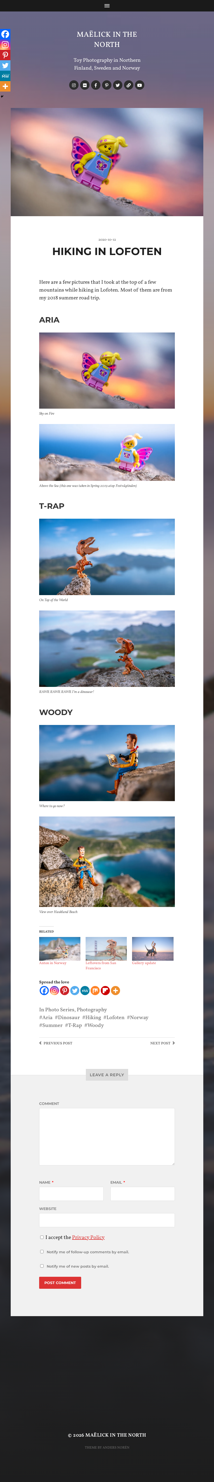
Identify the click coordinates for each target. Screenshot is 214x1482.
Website (47, 1208)
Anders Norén (116, 1447)
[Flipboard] (105, 990)
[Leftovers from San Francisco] (106, 948)
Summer (52, 1025)
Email (117, 1182)
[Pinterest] (106, 85)
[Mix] (95, 990)
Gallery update (144, 963)
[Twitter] (117, 85)
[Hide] (2, 96)
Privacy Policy (88, 1237)
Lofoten (115, 1017)
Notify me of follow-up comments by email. (88, 1252)
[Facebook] (95, 85)
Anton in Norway (53, 963)
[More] (115, 990)
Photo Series (59, 1010)
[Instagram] (74, 85)
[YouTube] (139, 85)
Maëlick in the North (107, 40)
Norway (139, 1017)
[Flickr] (85, 85)
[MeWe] (85, 990)
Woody (95, 1025)
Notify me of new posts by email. (78, 1266)
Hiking (93, 1017)
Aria (47, 1017)
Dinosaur (69, 1017)
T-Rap (75, 1025)
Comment (49, 1103)
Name (46, 1182)
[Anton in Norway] (59, 948)
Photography (92, 1010)
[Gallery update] (152, 948)
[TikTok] (128, 85)
